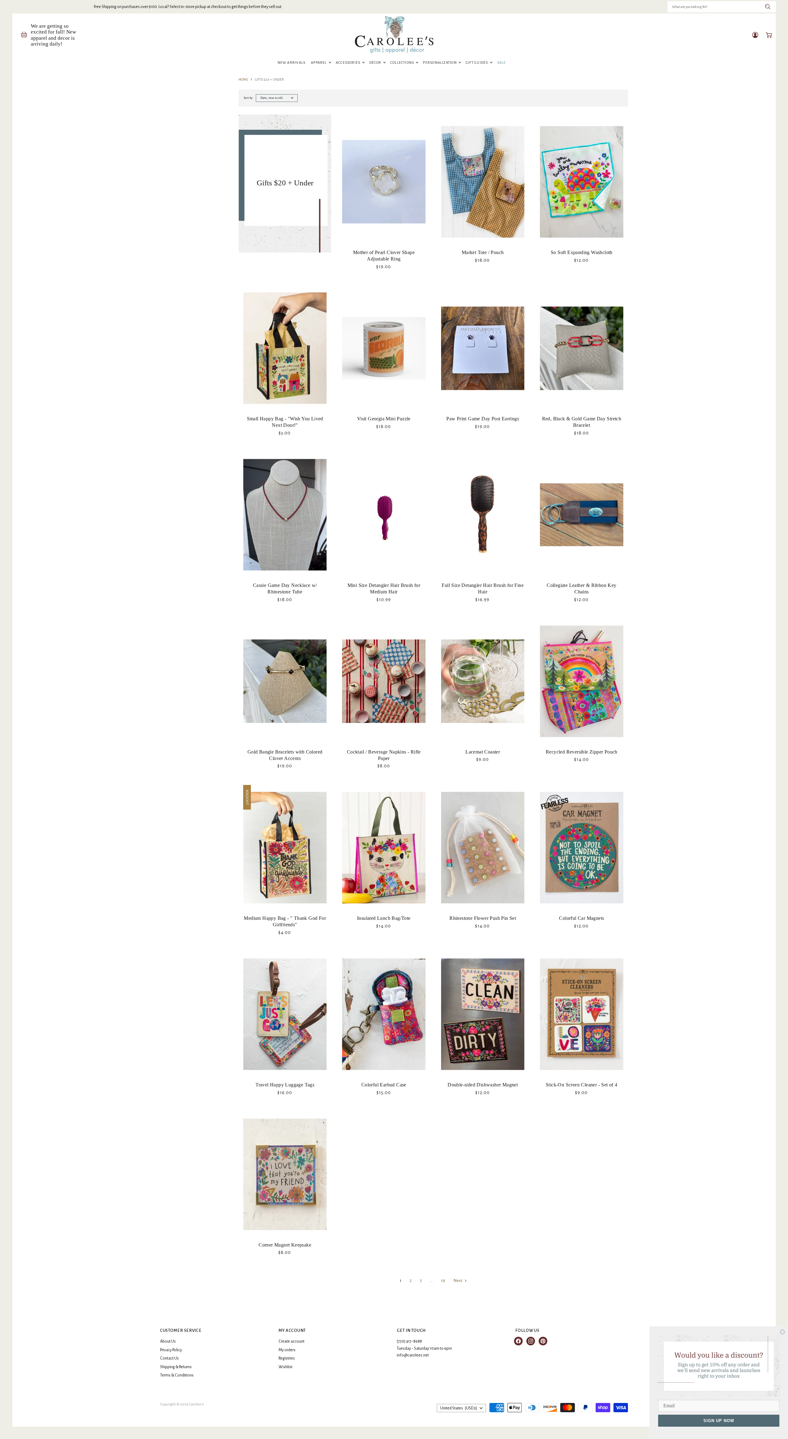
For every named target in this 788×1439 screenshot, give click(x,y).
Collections (402, 62)
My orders (287, 1350)
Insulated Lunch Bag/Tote (384, 918)
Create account (291, 1341)
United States (458, 1408)
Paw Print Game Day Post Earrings (482, 418)
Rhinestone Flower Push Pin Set (482, 918)
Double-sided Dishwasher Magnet (483, 1084)
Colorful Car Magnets (581, 918)
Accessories (348, 62)
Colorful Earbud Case (383, 1084)
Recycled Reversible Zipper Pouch (581, 751)
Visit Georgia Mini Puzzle (384, 418)
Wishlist (285, 1367)
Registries (287, 1358)
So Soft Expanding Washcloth (582, 252)
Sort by (248, 97)
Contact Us (169, 1358)
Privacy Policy (171, 1350)
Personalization (440, 62)
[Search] (768, 6)
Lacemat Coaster (482, 751)
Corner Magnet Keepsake (285, 1244)
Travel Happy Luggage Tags (284, 1084)
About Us (168, 1341)
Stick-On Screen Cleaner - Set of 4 (581, 1084)
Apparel (319, 62)
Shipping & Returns (176, 1367)
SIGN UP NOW (718, 1420)
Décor (375, 62)
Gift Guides (477, 62)
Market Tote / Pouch (483, 252)
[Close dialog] (782, 1332)
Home (243, 79)
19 (443, 1280)
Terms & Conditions (177, 1375)
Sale (501, 62)
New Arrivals (292, 62)
